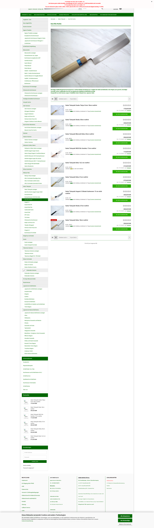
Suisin (24, 239)
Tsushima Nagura (29, 348)
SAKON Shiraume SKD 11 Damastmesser (35, 161)
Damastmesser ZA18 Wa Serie (32, 197)
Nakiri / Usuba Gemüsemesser (32, 73)
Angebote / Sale (26, 14)
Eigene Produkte (64, 14)
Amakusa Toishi (29, 351)
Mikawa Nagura (28, 335)
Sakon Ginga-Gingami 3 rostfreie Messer (35, 153)
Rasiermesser (26, 282)
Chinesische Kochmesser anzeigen (33, 93)
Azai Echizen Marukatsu (29, 124)
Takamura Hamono (28, 248)
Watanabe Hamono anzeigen (32, 273)
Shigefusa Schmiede (28, 235)
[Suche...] (102, 8)
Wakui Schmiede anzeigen (31, 262)
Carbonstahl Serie (29, 209)
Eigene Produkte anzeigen (31, 33)
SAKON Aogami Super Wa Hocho (33, 158)
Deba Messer (28, 68)
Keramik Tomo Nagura (30, 343)
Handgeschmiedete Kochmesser (31, 98)
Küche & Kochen (52, 14)
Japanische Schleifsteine (29, 286)
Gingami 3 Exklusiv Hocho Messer (33, 121)
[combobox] (63, 99)
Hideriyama (27, 318)
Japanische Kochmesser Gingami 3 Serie (35, 38)
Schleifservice (26, 376)
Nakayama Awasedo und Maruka (33, 320)
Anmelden (35, 461)
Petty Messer (28, 65)
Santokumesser (29, 60)
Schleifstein (28, 43)
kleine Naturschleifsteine (31, 353)
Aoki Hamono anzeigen (30, 108)
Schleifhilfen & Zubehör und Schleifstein (35, 304)
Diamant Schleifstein (30, 301)
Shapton (27, 294)
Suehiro (26, 296)
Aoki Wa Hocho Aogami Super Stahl (33, 192)
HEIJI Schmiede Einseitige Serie (33, 178)
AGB (23, 486)
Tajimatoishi (28, 328)
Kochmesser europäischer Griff (32, 58)
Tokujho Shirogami (29, 225)
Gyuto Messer (28, 63)
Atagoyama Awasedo (30, 330)
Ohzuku (26, 323)
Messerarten (93, 14)
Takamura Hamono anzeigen (32, 251)
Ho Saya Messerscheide (29, 279)
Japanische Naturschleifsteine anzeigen (35, 312)
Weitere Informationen (125, 524)
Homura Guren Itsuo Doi (31, 119)
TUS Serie (27, 217)
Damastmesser (28, 194)
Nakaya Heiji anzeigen (30, 175)
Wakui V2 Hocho (29, 264)
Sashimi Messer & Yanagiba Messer (34, 75)
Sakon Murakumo (29, 166)
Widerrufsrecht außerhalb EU (29, 498)
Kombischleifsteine (29, 299)
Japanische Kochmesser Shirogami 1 (34, 40)
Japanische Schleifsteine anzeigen (33, 289)
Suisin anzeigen (28, 242)
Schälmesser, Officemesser (31, 81)
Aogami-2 (27, 202)
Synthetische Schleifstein (29, 379)
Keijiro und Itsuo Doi (30, 116)
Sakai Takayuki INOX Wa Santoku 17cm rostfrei (80, 148)
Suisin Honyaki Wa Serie (31, 245)
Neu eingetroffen (39, 14)
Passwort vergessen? (28, 468)
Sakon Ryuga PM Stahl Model (32, 163)
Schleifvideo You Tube (28, 369)
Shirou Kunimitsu (27, 169)
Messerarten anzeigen (30, 53)
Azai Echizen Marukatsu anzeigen (33, 127)
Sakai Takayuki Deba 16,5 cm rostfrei (77, 163)
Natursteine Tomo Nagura (31, 346)
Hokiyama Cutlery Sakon (29, 145)
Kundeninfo (26, 362)
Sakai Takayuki (27, 186)
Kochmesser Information (29, 382)
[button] (52, 99)
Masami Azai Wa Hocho (31, 130)
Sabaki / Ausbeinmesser (31, 70)
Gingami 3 (27, 230)
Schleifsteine (26, 386)
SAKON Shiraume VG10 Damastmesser (34, 156)
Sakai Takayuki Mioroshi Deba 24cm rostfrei (79, 134)
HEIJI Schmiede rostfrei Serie (32, 180)
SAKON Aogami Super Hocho (32, 151)
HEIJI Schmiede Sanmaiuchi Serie (33, 183)
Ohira (26, 315)
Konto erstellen (27, 465)
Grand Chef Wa (28, 207)
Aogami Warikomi (29, 114)
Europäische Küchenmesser (32, 35)
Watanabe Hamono (31, 270)
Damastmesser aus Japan (31, 55)
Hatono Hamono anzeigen (31, 139)
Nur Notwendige (125, 520)
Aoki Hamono (26, 105)
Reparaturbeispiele (28, 365)
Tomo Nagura (28, 306)
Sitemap (24, 504)
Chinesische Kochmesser (29, 90)
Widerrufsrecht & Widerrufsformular (31, 495)
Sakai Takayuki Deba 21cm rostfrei (76, 177)
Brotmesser (27, 83)
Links (23, 510)
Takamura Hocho (29, 253)
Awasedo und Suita (29, 325)
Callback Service (26, 507)
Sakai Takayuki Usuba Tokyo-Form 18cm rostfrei (81, 105)
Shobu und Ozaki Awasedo (31, 340)
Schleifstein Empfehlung (79, 14)
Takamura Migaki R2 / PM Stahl (32, 256)
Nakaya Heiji (26, 172)
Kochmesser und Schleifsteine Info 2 (32, 372)
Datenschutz (25, 489)
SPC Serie (27, 215)
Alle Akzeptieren (125, 516)
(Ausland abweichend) (95, 111)
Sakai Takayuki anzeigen (31, 189)
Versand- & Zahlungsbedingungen (30, 492)
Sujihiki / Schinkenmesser (31, 78)
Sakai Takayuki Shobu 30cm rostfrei (77, 120)
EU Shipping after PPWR (28, 483)
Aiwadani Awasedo (29, 338)
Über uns (25, 389)
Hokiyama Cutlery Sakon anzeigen (33, 148)
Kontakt (24, 501)
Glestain (25, 133)
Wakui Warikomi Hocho (30, 267)
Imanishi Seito (29, 291)
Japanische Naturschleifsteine (31, 310)
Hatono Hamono (27, 136)
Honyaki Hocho (27, 102)
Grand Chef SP (28, 204)
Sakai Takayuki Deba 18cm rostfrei (76, 220)
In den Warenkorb (122, 114)
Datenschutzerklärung (27, 521)
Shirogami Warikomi (30, 111)
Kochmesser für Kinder (30, 232)
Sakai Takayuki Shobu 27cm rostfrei (77, 206)
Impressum (25, 480)
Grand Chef (27, 212)
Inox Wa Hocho (28, 199)
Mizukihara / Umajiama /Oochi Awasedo (35, 333)
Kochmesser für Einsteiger (108, 14)
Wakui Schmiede (27, 259)
